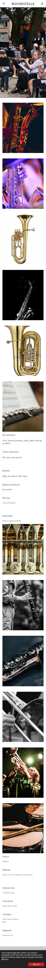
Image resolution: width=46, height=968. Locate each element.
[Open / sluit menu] (42, 3)
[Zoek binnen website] (4, 3)
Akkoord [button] (36, 964)
